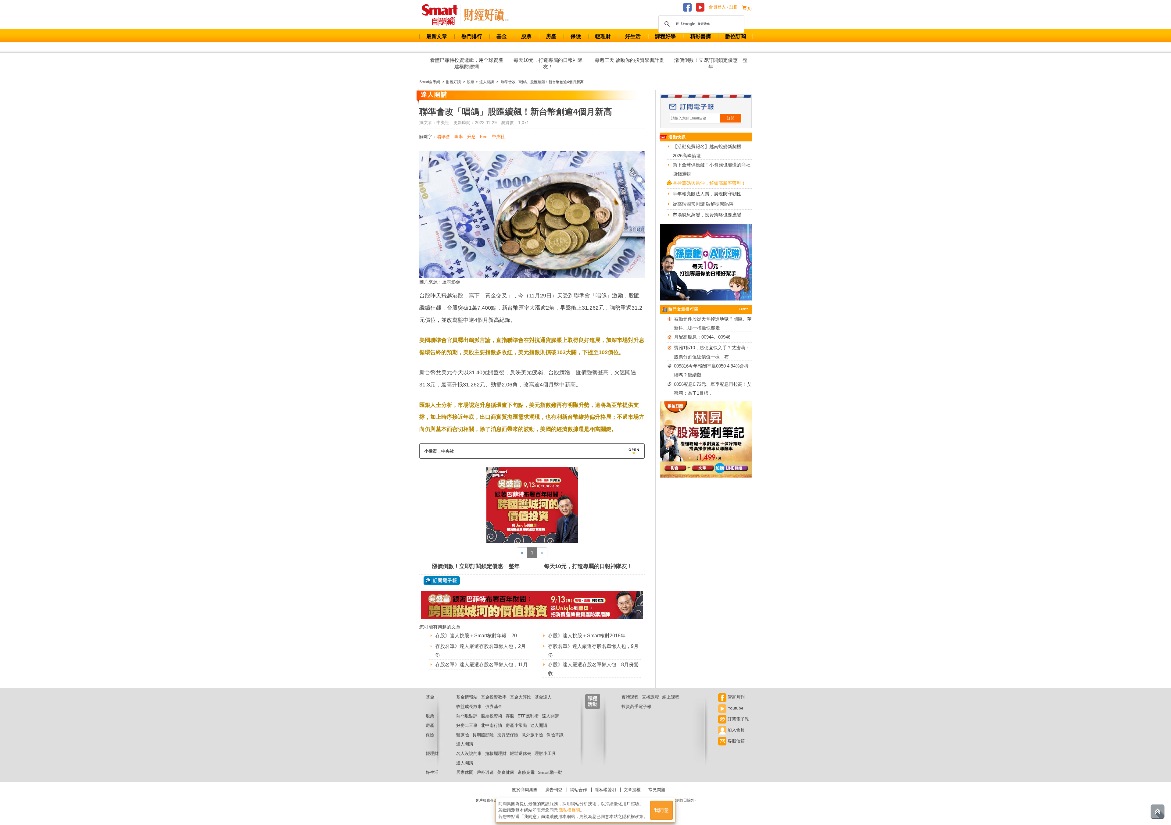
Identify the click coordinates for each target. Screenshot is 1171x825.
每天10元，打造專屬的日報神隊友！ (548, 63)
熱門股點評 (467, 715)
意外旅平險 (532, 734)
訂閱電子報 (737, 719)
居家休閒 (464, 772)
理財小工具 (545, 753)
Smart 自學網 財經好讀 (486, 15)
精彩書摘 (700, 36)
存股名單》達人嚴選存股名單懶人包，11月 (481, 664)
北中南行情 (491, 725)
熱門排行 (471, 36)
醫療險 (462, 734)
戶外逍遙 (485, 772)
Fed (484, 136)
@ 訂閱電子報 (442, 580)
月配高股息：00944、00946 (702, 337)
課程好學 (665, 36)
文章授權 (632, 789)
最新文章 (436, 36)
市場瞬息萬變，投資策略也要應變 (707, 214)
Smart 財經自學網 (442, 15)
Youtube (734, 708)
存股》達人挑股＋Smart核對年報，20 (476, 635)
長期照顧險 (483, 734)
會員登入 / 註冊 (723, 7)
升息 (471, 136)
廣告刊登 (553, 789)
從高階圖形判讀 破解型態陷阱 (703, 204)
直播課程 (650, 697)
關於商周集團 (525, 789)
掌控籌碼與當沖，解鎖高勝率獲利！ (709, 183)
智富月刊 (735, 697)
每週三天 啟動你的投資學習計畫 (629, 60)
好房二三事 (467, 725)
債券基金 (493, 706)
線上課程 (670, 697)
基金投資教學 (494, 697)
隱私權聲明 (605, 789)
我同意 (661, 810)
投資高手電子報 (636, 706)
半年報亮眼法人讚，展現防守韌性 (707, 193)
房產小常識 (516, 725)
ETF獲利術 (528, 715)
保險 (576, 36)
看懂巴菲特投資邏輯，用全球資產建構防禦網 (466, 63)
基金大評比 (520, 697)
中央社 (498, 136)
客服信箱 (735, 740)
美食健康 (505, 772)
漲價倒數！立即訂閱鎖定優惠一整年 (710, 63)
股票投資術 (491, 715)
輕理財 (603, 36)
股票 (526, 36)
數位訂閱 (735, 36)
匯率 (458, 136)
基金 (501, 36)
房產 (551, 36)
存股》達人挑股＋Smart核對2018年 (586, 635)
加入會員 (735, 729)
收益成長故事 (469, 706)
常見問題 (656, 789)
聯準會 (443, 136)
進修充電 (526, 772)
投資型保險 (507, 734)
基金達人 (543, 697)
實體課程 (630, 697)
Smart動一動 (550, 772)
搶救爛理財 (496, 753)
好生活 (633, 36)
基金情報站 (467, 697)
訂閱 (730, 118)
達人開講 (550, 715)
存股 (510, 715)
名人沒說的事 (469, 753)
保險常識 (555, 734)
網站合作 (578, 789)
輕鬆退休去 (520, 753)
